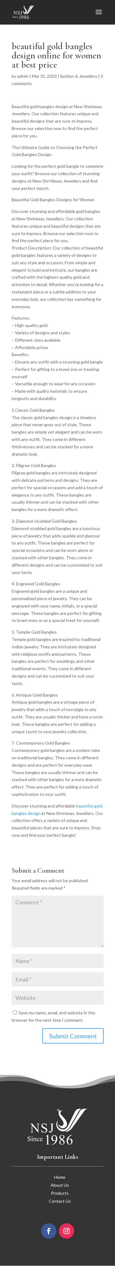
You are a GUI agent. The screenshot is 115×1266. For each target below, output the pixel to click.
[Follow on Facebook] (48, 1231)
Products (60, 1193)
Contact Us (60, 1201)
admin (23, 76)
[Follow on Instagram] (66, 1231)
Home (59, 1177)
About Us (60, 1185)
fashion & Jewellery (78, 76)
